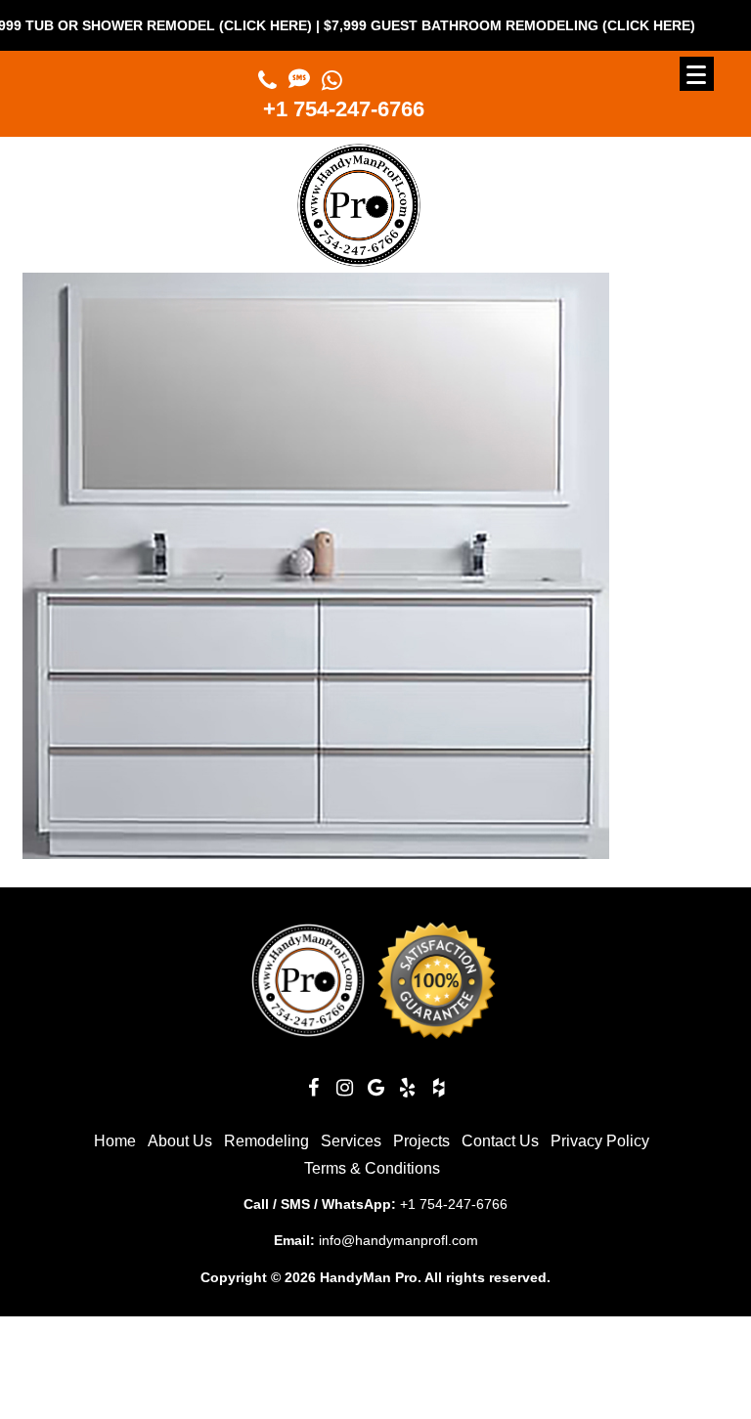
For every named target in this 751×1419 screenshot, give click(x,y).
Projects (421, 1141)
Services (351, 1141)
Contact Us (500, 1141)
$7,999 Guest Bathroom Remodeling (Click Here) (481, 25)
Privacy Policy (600, 1141)
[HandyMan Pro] (358, 258)
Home (115, 1141)
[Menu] (697, 74)
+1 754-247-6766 (343, 109)
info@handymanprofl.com (398, 1240)
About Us (180, 1141)
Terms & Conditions (372, 1168)
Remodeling (266, 1141)
